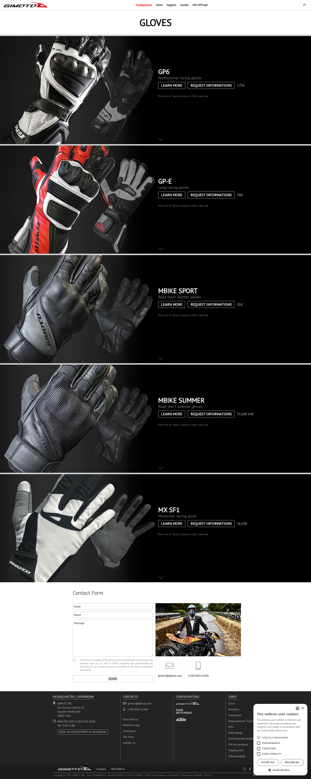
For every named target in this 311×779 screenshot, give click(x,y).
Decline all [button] (292, 762)
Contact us (129, 742)
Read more (281, 730)
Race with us (130, 719)
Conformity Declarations (242, 738)
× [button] (302, 708)
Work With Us (118, 769)
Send (112, 678)
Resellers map (131, 725)
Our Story (128, 736)
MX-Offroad (200, 5)
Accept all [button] (268, 762)
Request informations (211, 85)
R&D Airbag (235, 733)
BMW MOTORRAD (184, 711)
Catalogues (235, 715)
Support (171, 5)
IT (304, 5)
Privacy (207, 775)
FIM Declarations (238, 744)
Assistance (129, 731)
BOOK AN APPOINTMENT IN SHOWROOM (82, 732)
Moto (159, 5)
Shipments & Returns (191, 775)
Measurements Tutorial (241, 721)
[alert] (280, 739)
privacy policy (115, 659)
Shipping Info (236, 750)
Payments (174, 775)
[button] (280, 770)
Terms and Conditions (156, 775)
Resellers (233, 709)
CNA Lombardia (236, 756)
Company (101, 769)
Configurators (144, 5)
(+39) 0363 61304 (198, 675)
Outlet (184, 5)
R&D (231, 727)
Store (231, 703)
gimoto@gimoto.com (170, 675)
